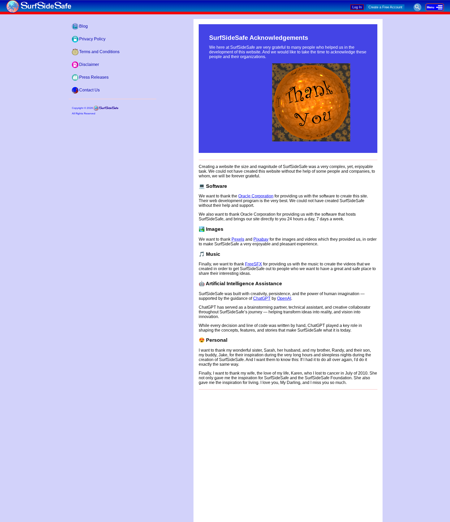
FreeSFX (253, 264)
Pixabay (260, 239)
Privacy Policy (92, 39)
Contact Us (89, 90)
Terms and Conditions (99, 51)
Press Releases (94, 77)
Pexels (238, 239)
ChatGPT (262, 298)
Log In (357, 7)
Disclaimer (89, 64)
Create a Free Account (385, 7)
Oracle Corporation (255, 196)
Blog (83, 26)
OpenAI (284, 298)
